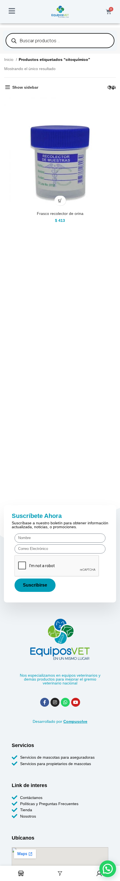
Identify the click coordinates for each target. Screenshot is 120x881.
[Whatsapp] (65, 702)
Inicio (9, 59)
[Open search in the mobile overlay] (60, 40)
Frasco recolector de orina (60, 213)
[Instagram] (55, 702)
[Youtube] (75, 702)
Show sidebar (25, 87)
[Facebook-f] (44, 702)
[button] (60, 200)
